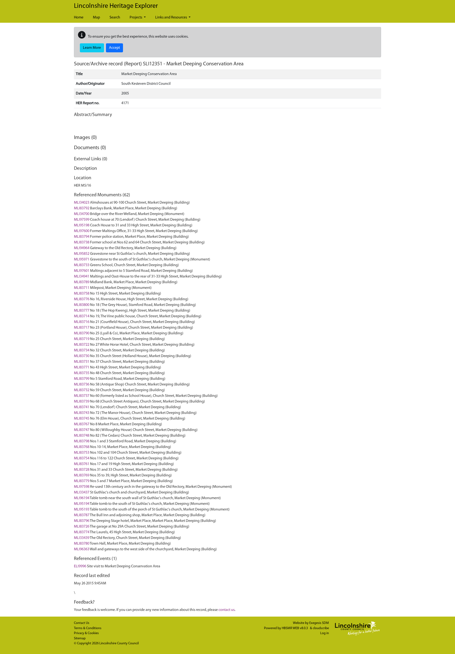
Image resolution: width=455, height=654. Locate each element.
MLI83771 (81, 367)
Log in (324, 633)
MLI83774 (81, 532)
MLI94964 (81, 248)
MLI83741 (81, 407)
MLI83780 (81, 544)
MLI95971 (81, 259)
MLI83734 (81, 350)
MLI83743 (81, 413)
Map (96, 17)
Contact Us (81, 623)
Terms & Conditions (87, 628)
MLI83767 (81, 424)
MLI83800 (81, 305)
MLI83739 (81, 401)
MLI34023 (81, 203)
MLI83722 (81, 345)
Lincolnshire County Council (119, 643)
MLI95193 (81, 509)
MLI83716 (81, 322)
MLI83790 (81, 333)
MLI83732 (81, 390)
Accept (114, 48)
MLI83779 (81, 481)
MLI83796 (81, 521)
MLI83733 (81, 265)
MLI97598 (81, 487)
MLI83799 (81, 379)
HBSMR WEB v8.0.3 (295, 628)
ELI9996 (80, 566)
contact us (226, 610)
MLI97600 (81, 231)
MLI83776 (81, 299)
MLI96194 (81, 498)
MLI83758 (81, 294)
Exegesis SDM (319, 623)
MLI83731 (81, 362)
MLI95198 (81, 225)
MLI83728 (81, 470)
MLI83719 (81, 339)
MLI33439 (81, 538)
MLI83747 (81, 430)
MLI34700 (81, 214)
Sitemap (80, 638)
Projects (136, 17)
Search (114, 17)
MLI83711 (81, 288)
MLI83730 (81, 356)
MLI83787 (81, 515)
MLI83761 (81, 464)
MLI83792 (81, 208)
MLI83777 (81, 311)
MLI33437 (81, 492)
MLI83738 (81, 242)
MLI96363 (81, 549)
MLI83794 (81, 237)
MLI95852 (81, 254)
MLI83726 (81, 527)
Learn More (92, 48)
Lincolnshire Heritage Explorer (116, 6)
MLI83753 (81, 453)
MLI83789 (81, 282)
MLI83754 (81, 458)
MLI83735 (81, 373)
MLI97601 (81, 271)
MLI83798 (81, 441)
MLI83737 (81, 396)
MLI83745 (81, 419)
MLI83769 (81, 475)
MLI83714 (81, 316)
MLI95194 (81, 504)
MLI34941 (81, 276)
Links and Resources (171, 17)
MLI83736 (81, 384)
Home (78, 17)
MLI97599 (81, 220)
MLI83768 (81, 447)
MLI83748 (81, 436)
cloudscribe (321, 628)
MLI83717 (81, 328)
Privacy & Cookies (86, 633)
